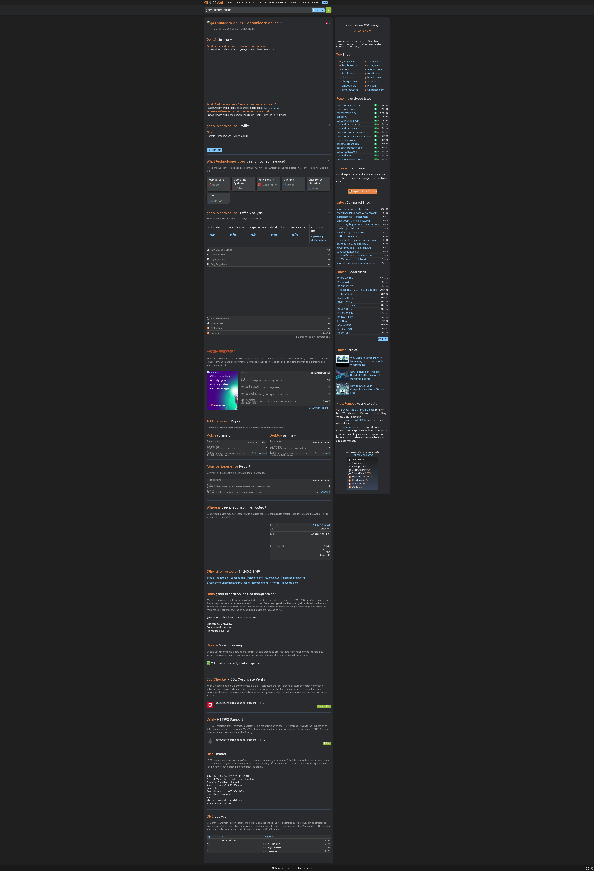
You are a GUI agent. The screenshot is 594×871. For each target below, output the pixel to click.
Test (328, 743)
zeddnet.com (238, 577)
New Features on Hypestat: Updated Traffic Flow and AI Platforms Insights (365, 375)
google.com (348, 61)
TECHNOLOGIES (314, 2)
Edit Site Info (214, 150)
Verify (225, 719)
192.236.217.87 (345, 286)
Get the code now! (362, 455)
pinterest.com (350, 89)
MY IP (325, 2)
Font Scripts (266, 179)
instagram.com (375, 65)
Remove (347, 427)
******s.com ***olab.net (351, 259)
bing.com (347, 77)
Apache (215, 184)
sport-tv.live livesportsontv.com (356, 263)
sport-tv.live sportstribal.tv (353, 244)
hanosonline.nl (260, 582)
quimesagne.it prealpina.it (352, 216)
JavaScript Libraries (315, 181)
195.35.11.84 (343, 332)
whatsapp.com (375, 89)
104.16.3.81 (343, 282)
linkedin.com (374, 77)
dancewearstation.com (350, 147)
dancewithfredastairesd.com (353, 132)
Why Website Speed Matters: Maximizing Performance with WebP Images (366, 361)
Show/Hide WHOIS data (356, 420)
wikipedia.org (349, 85)
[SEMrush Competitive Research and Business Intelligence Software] (221, 351)
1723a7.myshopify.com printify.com (358, 224)
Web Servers (216, 179)
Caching (289, 179)
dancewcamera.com (348, 120)
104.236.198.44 (345, 313)
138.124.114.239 (345, 317)
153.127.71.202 (345, 294)
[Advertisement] (269, 77)
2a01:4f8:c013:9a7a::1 (349, 305)
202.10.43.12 (344, 325)
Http (216, 754)
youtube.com (374, 61)
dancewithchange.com (349, 124)
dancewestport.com (348, 144)
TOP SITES (239, 2)
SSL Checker (236, 679)
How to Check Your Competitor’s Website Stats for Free (368, 389)
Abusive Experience (228, 466)
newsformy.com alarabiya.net (355, 247)
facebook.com (350, 65)
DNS (216, 816)
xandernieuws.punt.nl (293, 577)
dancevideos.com (346, 140)
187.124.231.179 (345, 297)
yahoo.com (373, 81)
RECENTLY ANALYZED (253, 2)
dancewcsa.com (346, 109)
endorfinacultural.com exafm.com (357, 213)
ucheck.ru (342, 116)
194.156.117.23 (344, 328)
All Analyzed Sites (281, 868)
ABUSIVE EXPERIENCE (297, 2)
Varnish (290, 184)
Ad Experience (224, 421)
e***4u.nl (275, 582)
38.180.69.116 (344, 321)
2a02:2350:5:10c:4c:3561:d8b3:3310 (357, 290)
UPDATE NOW (362, 30)
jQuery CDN (217, 200)
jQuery (315, 188)
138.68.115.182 (344, 301)
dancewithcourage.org (349, 128)
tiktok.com (348, 73)
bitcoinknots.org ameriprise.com (356, 240)
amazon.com (374, 69)
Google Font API (270, 184)
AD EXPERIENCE (282, 2)
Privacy (301, 868)
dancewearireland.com (349, 159)
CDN (211, 195)
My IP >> (383, 339)
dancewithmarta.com (349, 105)
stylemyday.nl (272, 577)
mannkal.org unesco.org (351, 232)
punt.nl (210, 577)
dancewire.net (344, 155)
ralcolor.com (255, 577)
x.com (345, 69)
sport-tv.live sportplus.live (353, 209)
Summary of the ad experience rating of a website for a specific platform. (245, 427)
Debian (240, 188)
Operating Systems (240, 181)
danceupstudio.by (346, 113)
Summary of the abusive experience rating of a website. (236, 473)
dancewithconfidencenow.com (354, 136)
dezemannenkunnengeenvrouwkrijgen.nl (228, 582)
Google (224, 645)
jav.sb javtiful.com (348, 228)
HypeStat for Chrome (364, 191)
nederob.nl (222, 577)
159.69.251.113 (344, 309)
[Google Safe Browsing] (208, 663)
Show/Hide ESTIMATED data (358, 409)
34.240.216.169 (270, 107)
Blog (294, 868)
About (310, 868)
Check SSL (324, 706)
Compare (319, 10)
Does (241, 594)
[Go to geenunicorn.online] (281, 23)
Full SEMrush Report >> (319, 407)
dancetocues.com (347, 151)
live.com (372, 85)
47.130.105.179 (345, 278)
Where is (236, 507)
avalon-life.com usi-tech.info (354, 255)
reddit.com (373, 73)
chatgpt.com (349, 81)
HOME (230, 2)
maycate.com (290, 582)
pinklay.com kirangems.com (353, 220)
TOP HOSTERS (268, 2)
